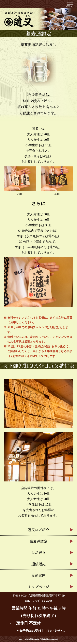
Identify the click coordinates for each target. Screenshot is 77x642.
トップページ (38, 586)
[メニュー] (70, 2)
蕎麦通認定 (38, 541)
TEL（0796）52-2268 (38, 600)
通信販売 (38, 564)
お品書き (38, 552)
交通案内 (38, 575)
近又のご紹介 (38, 529)
